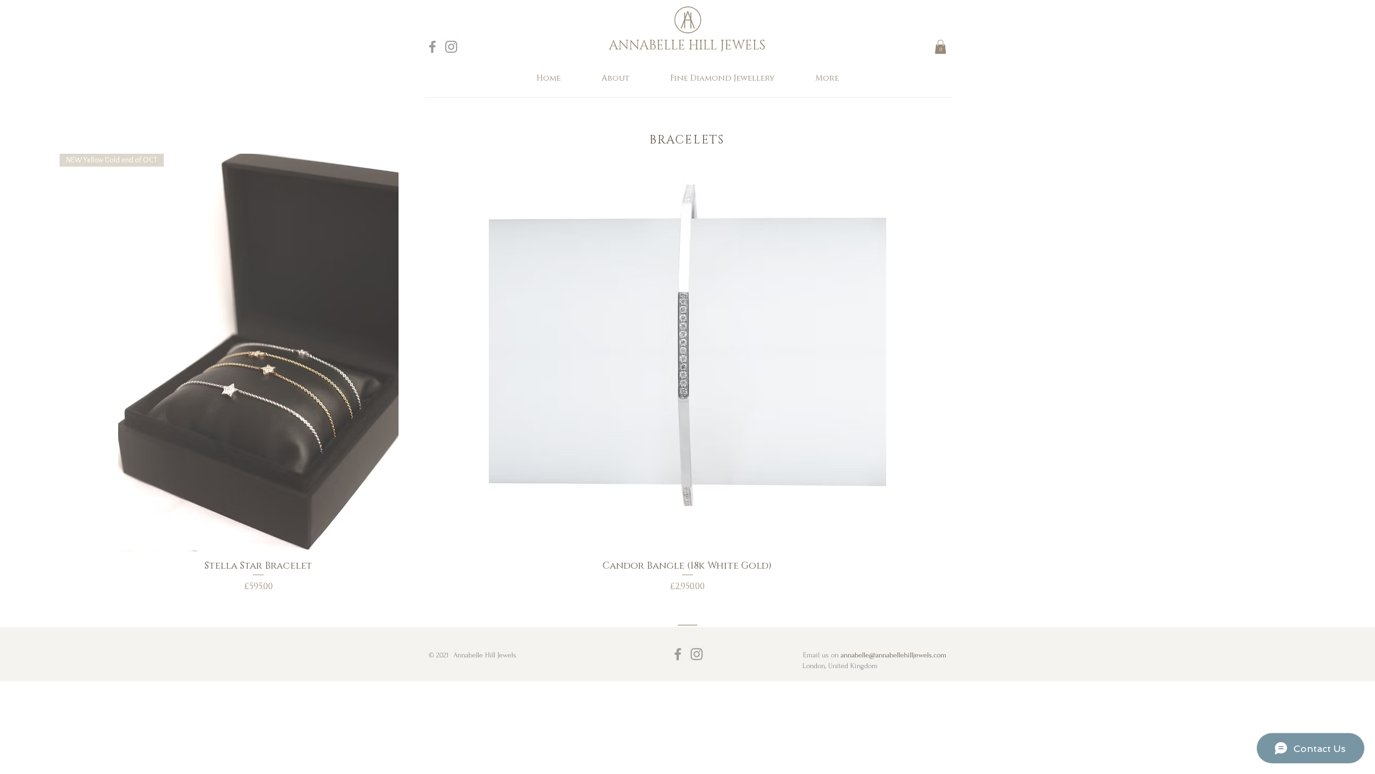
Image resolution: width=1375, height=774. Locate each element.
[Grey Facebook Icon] (432, 47)
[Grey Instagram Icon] (451, 47)
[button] (940, 47)
